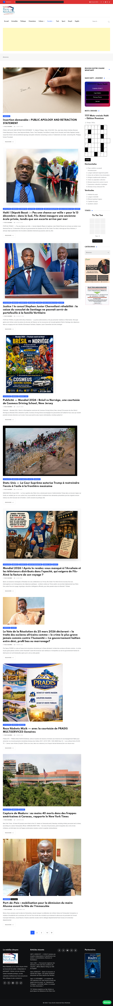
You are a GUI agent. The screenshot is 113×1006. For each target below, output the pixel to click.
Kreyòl (70, 21)
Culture (41, 21)
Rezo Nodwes (8, 126)
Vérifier (88, 159)
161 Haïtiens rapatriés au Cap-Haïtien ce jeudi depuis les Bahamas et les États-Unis (42, 990)
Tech (57, 21)
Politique (23, 21)
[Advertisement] (56, 39)
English (77, 21)
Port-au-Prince (97, 97)
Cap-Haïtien (97, 93)
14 (47, 933)
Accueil (6, 21)
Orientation (32, 21)
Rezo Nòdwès (65, 1003)
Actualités (14, 21)
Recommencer (97, 241)
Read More (8, 141)
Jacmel (97, 101)
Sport (63, 21)
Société (49, 21)
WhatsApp (107, 1002)
